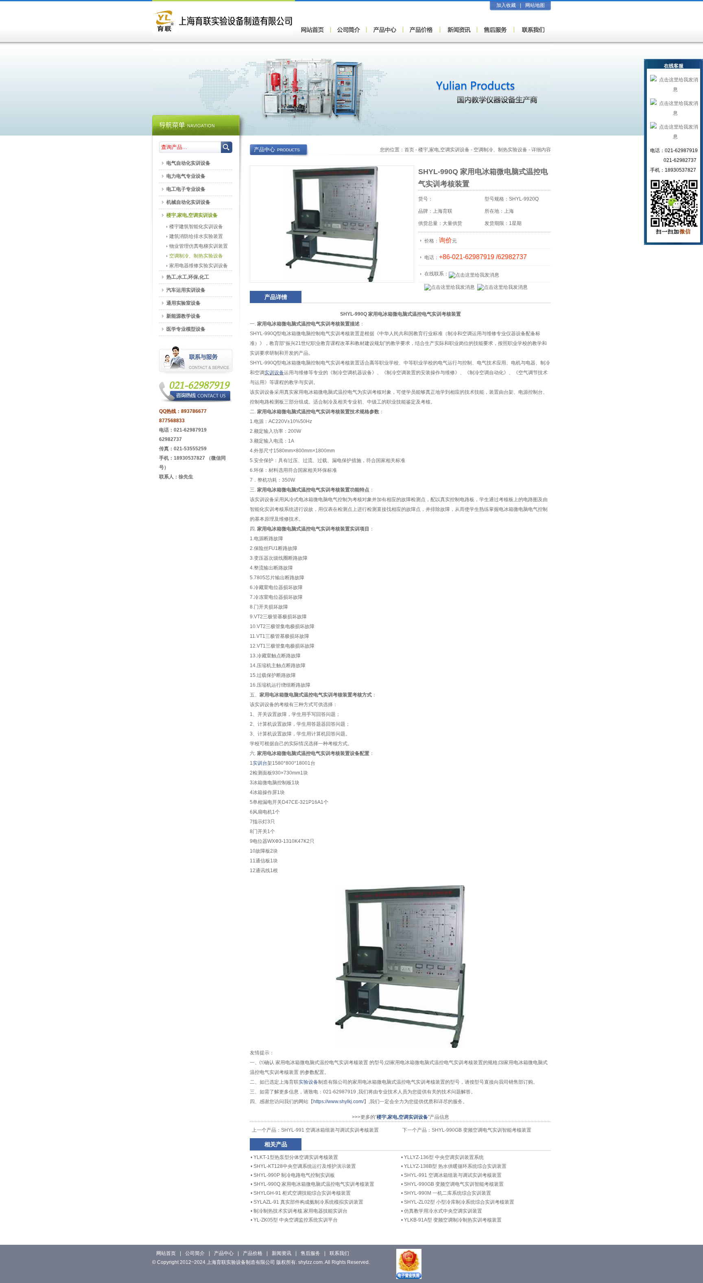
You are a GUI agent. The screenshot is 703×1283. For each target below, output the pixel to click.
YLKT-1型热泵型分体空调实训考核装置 (295, 1157)
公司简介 (195, 1253)
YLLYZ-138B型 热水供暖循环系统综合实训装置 (455, 1166)
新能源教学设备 (183, 316)
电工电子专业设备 (185, 189)
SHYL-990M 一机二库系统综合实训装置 (447, 1193)
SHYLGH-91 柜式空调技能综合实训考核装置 (302, 1193)
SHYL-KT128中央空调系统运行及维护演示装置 (304, 1166)
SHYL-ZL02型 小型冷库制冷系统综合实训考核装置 (459, 1202)
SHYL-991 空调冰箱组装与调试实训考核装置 (330, 1130)
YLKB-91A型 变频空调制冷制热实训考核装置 (453, 1220)
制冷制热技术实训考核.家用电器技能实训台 (300, 1211)
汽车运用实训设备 (185, 290)
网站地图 (535, 5)
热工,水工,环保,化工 (187, 277)
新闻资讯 (281, 1253)
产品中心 (224, 1253)
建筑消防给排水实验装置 (196, 236)
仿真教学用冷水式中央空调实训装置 (443, 1211)
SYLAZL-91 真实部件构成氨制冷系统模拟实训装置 (308, 1202)
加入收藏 (506, 5)
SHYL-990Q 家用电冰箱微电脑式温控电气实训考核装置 (313, 1184)
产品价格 (252, 1253)
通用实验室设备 (183, 303)
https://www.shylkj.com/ (338, 1101)
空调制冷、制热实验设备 (500, 150)
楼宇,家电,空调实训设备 (443, 150)
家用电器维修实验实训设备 (198, 265)
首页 (409, 150)
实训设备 (274, 372)
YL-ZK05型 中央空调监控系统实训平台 (295, 1220)
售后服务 (310, 1253)
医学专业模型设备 (185, 329)
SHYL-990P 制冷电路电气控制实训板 (294, 1175)
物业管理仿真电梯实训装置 (198, 246)
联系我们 (339, 1253)
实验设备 (308, 1082)
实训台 (260, 763)
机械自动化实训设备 (188, 202)
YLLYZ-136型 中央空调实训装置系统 (444, 1157)
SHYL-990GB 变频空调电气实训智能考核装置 (481, 1130)
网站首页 (166, 1253)
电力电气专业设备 (185, 176)
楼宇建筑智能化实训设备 (196, 226)
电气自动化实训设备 (188, 163)
